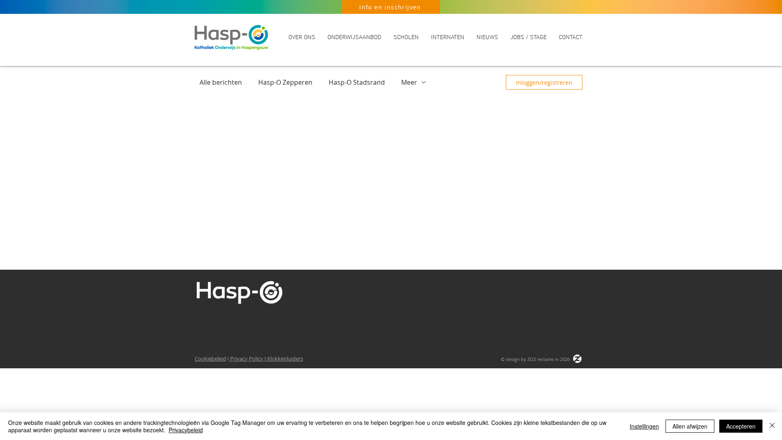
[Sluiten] (772, 426)
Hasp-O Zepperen (285, 82)
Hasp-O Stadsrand (357, 82)
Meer (409, 82)
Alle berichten (221, 82)
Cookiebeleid (210, 358)
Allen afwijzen (689, 426)
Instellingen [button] (644, 426)
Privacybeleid (186, 430)
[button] (301, 37)
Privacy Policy (246, 358)
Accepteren (741, 426)
